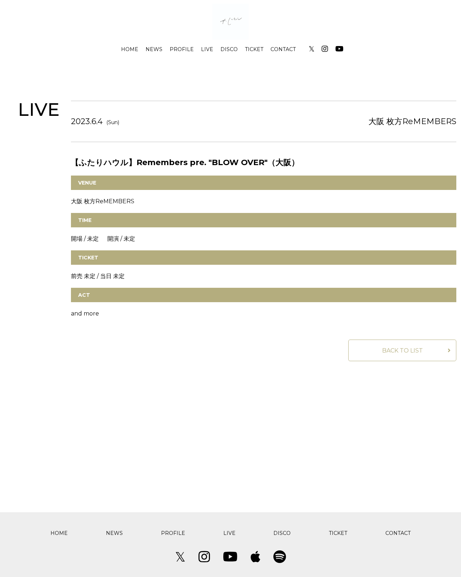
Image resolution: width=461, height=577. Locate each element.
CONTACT (283, 49)
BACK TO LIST (402, 350)
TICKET (254, 49)
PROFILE (182, 49)
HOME (129, 49)
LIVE (207, 49)
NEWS (154, 49)
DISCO (229, 49)
